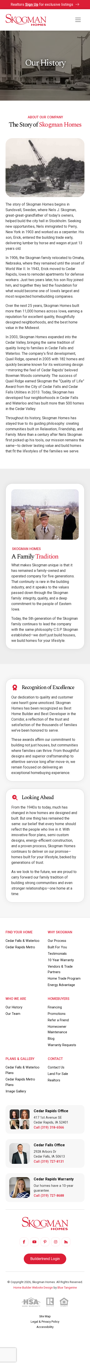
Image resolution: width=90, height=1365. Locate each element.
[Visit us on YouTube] (34, 1241)
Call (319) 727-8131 (49, 1162)
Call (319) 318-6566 (49, 1127)
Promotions (57, 1014)
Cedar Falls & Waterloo (22, 941)
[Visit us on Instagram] (55, 1241)
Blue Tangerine (67, 1287)
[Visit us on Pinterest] (45, 1241)
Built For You (57, 947)
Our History (14, 1007)
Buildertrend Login (45, 1259)
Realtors (54, 1080)
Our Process (57, 941)
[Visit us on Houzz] (66, 1241)
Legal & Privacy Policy (45, 1321)
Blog (51, 1039)
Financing (55, 1007)
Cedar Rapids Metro (20, 947)
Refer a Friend (58, 1020)
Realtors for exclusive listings (42, 4)
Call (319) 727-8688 (49, 1196)
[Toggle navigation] (78, 19)
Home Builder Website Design (33, 1287)
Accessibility (45, 1327)
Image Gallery (16, 1091)
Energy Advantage (61, 985)
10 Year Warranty (61, 960)
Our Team (13, 1014)
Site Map (45, 1316)
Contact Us (56, 1067)
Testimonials (57, 954)
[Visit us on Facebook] (24, 1241)
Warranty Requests (62, 1045)
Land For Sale (58, 1074)
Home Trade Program (64, 979)
